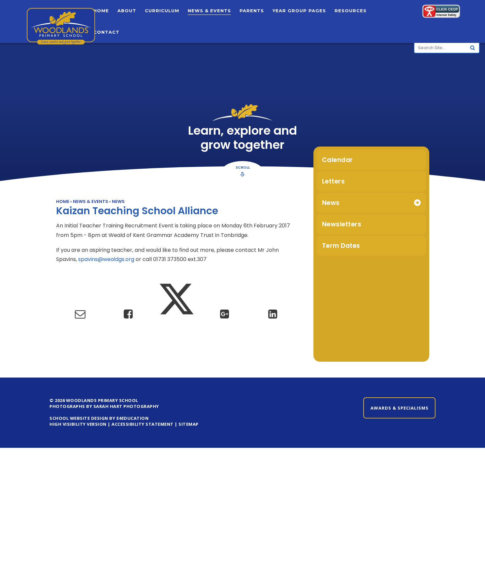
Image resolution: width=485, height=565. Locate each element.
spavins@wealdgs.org (106, 259)
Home (62, 201)
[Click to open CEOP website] (441, 12)
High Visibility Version (78, 424)
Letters (333, 181)
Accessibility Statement (143, 424)
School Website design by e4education (98, 418)
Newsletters (342, 224)
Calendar (337, 159)
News (118, 201)
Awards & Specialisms (400, 408)
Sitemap (188, 424)
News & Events (90, 201)
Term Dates (341, 245)
